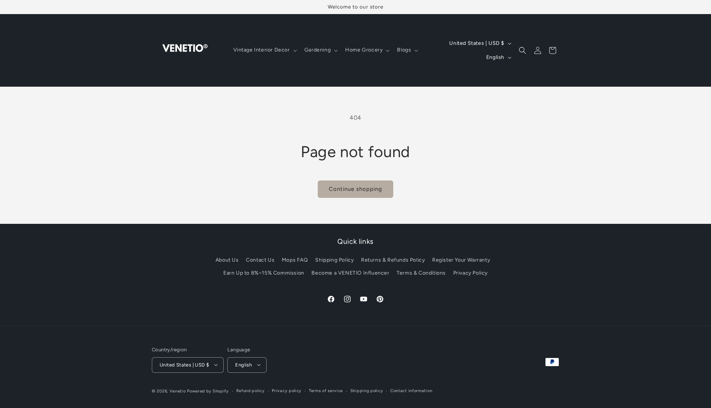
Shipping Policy (334, 260)
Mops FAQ (295, 260)
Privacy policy (286, 390)
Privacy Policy (470, 273)
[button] (264, 50)
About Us (227, 260)
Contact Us (260, 260)
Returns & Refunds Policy (393, 260)
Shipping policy (366, 390)
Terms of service (326, 390)
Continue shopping (355, 189)
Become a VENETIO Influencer (350, 273)
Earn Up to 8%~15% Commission (263, 273)
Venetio (178, 390)
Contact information (411, 390)
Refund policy (250, 390)
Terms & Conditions (421, 273)
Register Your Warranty (461, 260)
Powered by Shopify (208, 390)
